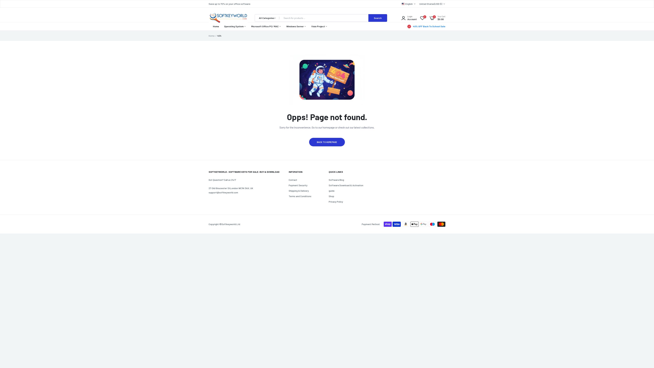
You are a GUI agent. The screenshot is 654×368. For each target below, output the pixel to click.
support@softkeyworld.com (223, 192)
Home (216, 26)
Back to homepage (327, 142)
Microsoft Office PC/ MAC (265, 26)
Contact (293, 179)
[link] (644, 343)
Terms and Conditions (300, 196)
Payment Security (298, 185)
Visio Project (318, 26)
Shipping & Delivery (299, 190)
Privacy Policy (336, 201)
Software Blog (336, 179)
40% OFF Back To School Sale (429, 26)
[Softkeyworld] (228, 18)
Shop (331, 196)
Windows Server (295, 26)
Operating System (234, 26)
